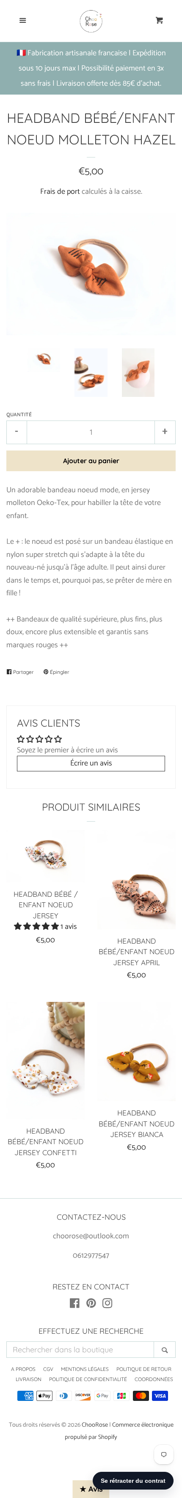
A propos (23, 1369)
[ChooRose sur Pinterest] (91, 1305)
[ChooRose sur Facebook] (74, 1305)
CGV (48, 1369)
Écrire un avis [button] (91, 763)
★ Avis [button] (91, 1489)
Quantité (19, 414)
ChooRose (95, 1425)
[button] (37, 926)
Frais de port (60, 191)
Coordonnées (154, 1379)
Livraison (28, 1379)
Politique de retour (143, 1369)
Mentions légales (85, 1369)
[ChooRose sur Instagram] (107, 1305)
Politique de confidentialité (88, 1379)
